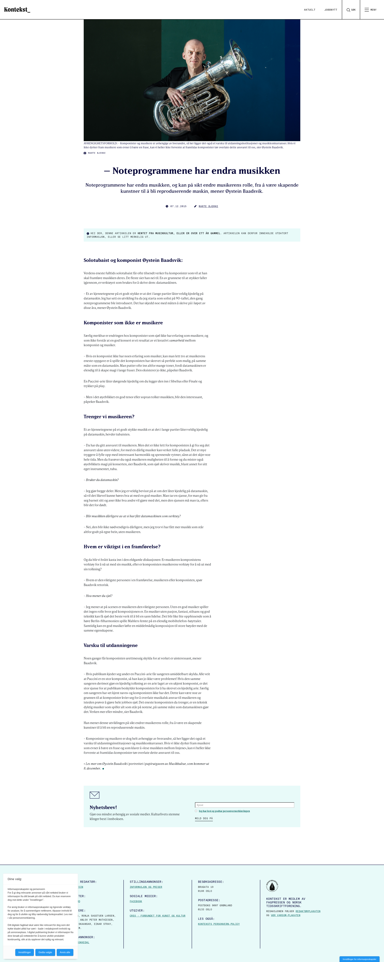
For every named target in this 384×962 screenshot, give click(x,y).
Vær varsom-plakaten (285, 915)
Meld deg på (204, 818)
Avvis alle (65, 952)
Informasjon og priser (146, 886)
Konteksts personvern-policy (219, 923)
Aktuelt (309, 9)
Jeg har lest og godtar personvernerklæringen (224, 811)
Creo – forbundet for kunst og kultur (158, 915)
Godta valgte (45, 952)
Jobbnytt (330, 9)
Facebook (136, 901)
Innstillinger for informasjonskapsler (359, 959)
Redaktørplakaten (308, 911)
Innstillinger (24, 952)
